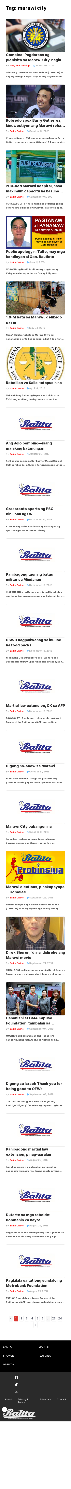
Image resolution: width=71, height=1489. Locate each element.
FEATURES (44, 1355)
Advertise (45, 1399)
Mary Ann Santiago (20, 65)
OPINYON (8, 1364)
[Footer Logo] (19, 1413)
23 (54, 1318)
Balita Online (17, 131)
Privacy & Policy (23, 1401)
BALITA (7, 1346)
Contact (61, 1399)
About (8, 1399)
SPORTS (43, 1346)
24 (60, 1318)
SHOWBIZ (8, 1355)
